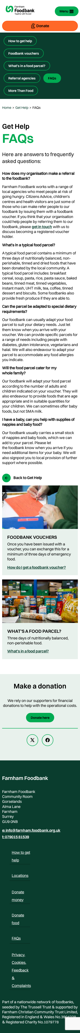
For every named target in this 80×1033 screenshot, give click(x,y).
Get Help (21, 107)
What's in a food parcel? (28, 651)
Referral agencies (22, 78)
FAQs (52, 78)
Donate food (18, 916)
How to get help (20, 41)
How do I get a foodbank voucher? (36, 567)
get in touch (42, 226)
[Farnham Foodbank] (20, 17)
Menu (64, 11)
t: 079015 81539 (15, 837)
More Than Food (20, 90)
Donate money (18, 893)
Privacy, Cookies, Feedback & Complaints (21, 955)
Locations (20, 875)
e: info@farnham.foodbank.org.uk (31, 830)
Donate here (40, 717)
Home (6, 107)
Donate (42, 25)
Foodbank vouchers (23, 53)
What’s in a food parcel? (26, 66)
